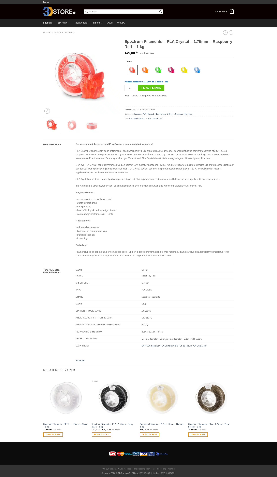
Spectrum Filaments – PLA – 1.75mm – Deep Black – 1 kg (112, 425)
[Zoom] (47, 111)
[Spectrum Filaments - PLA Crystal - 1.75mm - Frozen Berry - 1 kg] (171, 70)
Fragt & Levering (159, 469)
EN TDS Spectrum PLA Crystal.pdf (190, 346)
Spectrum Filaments (64, 32)
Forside (47, 32)
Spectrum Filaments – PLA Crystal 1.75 (145, 118)
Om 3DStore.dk (109, 469)
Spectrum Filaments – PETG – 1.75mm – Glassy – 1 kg (65, 425)
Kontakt (121, 23)
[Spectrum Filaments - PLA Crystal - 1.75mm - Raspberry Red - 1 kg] (132, 70)
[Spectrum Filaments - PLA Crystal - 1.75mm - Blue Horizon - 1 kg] (197, 70)
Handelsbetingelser (141, 469)
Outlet (110, 23)
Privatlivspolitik (124, 469)
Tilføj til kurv (151, 88)
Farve (129, 61)
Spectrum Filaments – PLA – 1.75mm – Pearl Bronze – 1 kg (208, 425)
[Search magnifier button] (161, 12)
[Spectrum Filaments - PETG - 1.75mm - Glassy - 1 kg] (66, 398)
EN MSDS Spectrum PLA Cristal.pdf (158, 346)
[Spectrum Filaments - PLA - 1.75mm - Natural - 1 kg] (162, 398)
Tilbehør (97, 23)
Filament (47, 23)
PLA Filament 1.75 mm (164, 114)
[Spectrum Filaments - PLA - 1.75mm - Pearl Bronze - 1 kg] (211, 398)
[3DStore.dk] (61, 11)
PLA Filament (148, 114)
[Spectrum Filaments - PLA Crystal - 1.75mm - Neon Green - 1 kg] (158, 70)
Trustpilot (80, 360)
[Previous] (48, 76)
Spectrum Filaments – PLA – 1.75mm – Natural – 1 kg (162, 425)
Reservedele (80, 23)
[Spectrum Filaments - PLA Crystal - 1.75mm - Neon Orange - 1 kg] (145, 70)
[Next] (115, 76)
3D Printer (63, 23)
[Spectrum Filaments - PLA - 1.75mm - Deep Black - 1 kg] (114, 398)
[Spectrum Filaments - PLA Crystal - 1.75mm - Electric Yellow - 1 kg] (184, 70)
